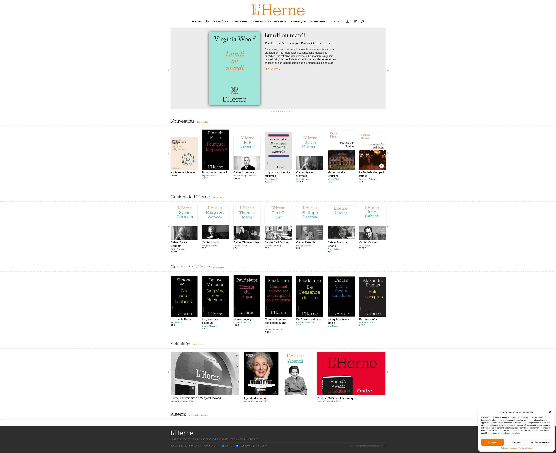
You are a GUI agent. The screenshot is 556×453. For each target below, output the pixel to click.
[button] (550, 411)
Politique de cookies (509, 448)
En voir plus (202, 122)
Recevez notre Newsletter (186, 446)
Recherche (362, 21)
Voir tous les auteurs (198, 415)
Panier (355, 21)
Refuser (516, 442)
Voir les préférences (540, 442)
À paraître (220, 21)
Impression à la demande (269, 21)
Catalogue (240, 21)
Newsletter (347, 21)
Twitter (229, 446)
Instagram (262, 446)
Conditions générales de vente (210, 439)
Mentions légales (525, 448)
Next (387, 70)
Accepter (492, 442)
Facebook (244, 446)
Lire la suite (271, 69)
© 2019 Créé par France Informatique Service (367, 446)
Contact (336, 21)
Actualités (317, 21)
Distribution (238, 439)
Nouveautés (200, 21)
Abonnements (211, 446)
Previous (169, 70)
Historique (298, 21)
